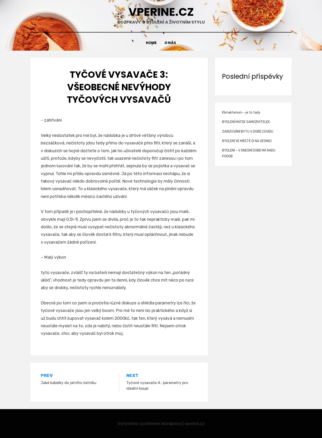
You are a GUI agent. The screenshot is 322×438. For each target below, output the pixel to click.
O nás (170, 42)
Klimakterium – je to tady (241, 113)
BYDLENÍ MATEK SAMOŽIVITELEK (246, 122)
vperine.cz (161, 12)
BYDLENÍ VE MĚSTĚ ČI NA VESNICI (247, 141)
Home (151, 42)
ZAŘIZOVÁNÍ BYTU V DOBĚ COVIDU (247, 132)
